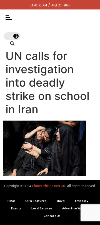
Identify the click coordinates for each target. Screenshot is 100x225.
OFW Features (35, 201)
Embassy (81, 201)
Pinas (12, 201)
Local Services (41, 208)
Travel (60, 201)
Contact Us (52, 216)
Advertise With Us (75, 208)
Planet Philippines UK (48, 186)
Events (16, 208)
